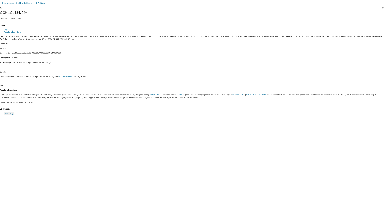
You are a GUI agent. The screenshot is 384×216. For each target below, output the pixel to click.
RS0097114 (181, 95)
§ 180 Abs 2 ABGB (238, 95)
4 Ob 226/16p (251, 95)
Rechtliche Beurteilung (12, 32)
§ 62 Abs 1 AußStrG (66, 77)
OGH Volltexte (39, 3)
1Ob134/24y (9, 114)
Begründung (8, 30)
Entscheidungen (8, 3)
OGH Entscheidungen (24, 3)
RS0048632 (154, 95)
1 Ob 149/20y (261, 95)
